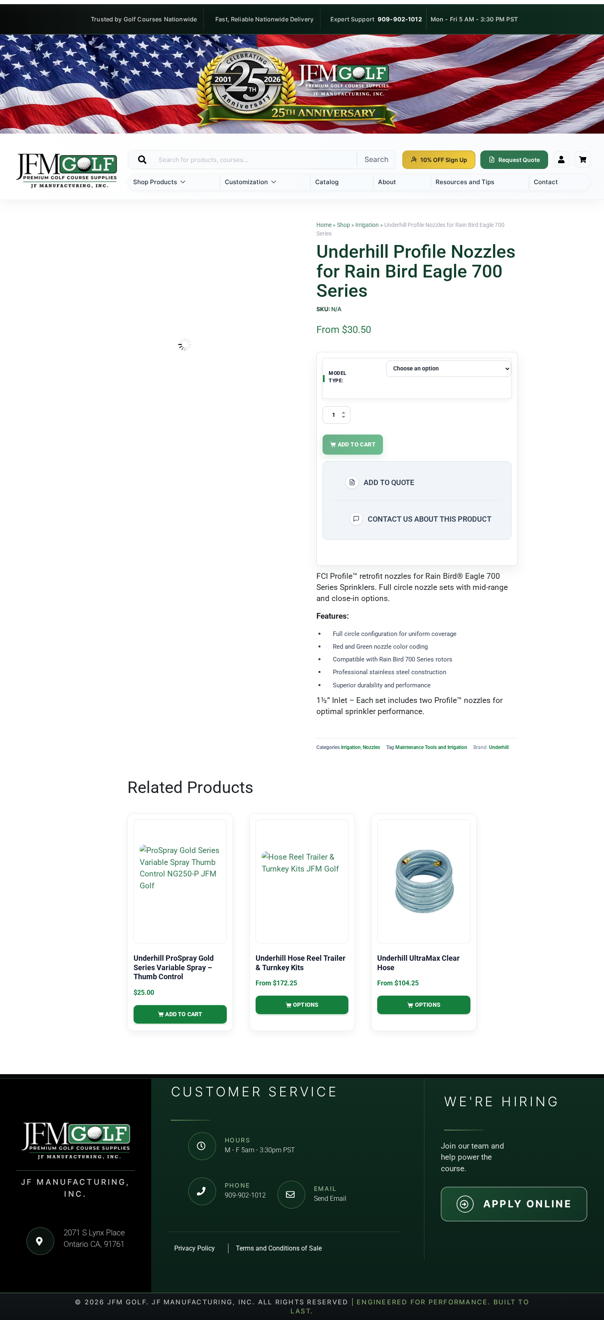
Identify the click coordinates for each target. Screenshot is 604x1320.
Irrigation (367, 225)
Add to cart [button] (183, 1014)
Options (305, 1004)
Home (324, 225)
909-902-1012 (400, 19)
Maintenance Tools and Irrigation (431, 747)
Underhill (499, 747)
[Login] (561, 159)
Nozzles (371, 747)
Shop (343, 225)
